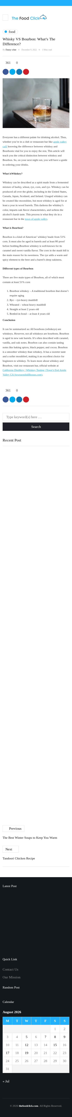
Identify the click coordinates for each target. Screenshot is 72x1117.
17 (7, 1053)
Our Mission (11, 977)
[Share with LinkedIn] (19, 72)
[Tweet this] (12, 72)
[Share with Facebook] (6, 72)
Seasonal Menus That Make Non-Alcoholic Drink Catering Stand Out (44, 916)
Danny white (11, 50)
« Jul (6, 1081)
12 (26, 1045)
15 (55, 1045)
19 (26, 1053)
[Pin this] (26, 72)
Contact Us (10, 969)
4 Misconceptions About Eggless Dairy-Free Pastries (32, 601)
